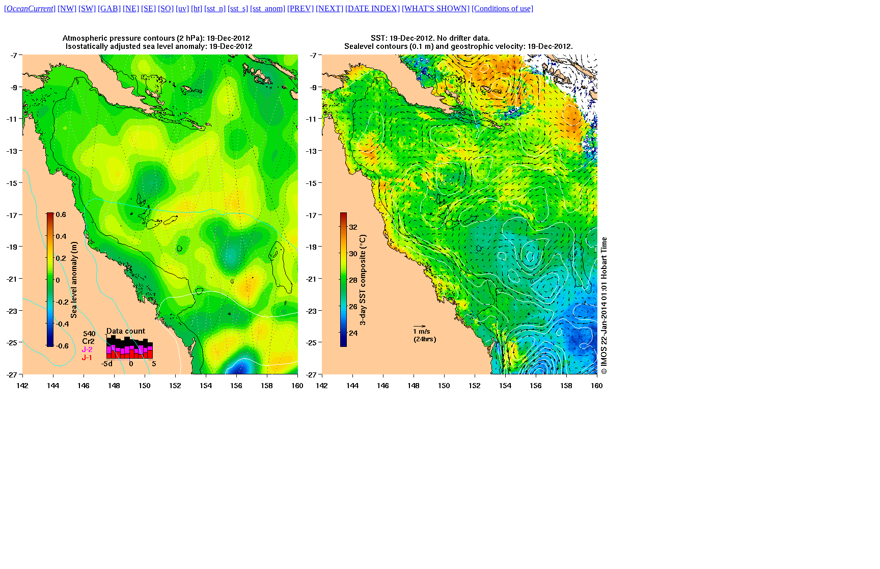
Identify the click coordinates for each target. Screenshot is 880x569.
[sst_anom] (267, 8)
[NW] (67, 8)
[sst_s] (238, 8)
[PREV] (300, 8)
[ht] (196, 8)
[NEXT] (329, 8)
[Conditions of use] (502, 8)
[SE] (148, 8)
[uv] (182, 8)
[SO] (166, 8)
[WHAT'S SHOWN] (436, 8)
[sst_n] (215, 8)
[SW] (87, 8)
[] (30, 8)
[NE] (131, 8)
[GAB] (109, 8)
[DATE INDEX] (372, 8)
